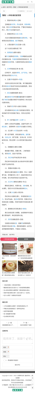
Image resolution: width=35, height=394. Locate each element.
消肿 (24, 185)
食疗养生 (9, 7)
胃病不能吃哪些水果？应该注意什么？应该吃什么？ (25, 275)
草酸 (13, 226)
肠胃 (9, 153)
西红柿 (10, 157)
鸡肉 (10, 27)
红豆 (9, 182)
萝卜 (8, 120)
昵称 (6, 347)
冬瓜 (12, 182)
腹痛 (12, 41)
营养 (19, 126)
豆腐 (16, 44)
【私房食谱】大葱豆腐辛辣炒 (12, 285)
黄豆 (8, 93)
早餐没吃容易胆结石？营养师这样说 (14, 308)
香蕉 (8, 52)
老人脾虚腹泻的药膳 (9, 314)
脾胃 (18, 72)
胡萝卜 (17, 120)
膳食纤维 (11, 97)
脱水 (25, 188)
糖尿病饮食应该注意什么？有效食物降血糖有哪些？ (25, 258)
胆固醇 (16, 56)
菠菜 (9, 219)
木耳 (15, 130)
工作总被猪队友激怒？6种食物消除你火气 (16, 306)
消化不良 (14, 75)
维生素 (16, 110)
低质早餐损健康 (8, 311)
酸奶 (11, 52)
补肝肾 (13, 24)
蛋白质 (8, 86)
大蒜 (16, 34)
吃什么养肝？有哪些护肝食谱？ (13, 295)
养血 (18, 24)
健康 (30, 62)
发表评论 (22, 11)
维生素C (4, 126)
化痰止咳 (8, 137)
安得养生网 (20, 375)
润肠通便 (27, 24)
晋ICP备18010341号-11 (16, 385)
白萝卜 (22, 120)
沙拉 (12, 192)
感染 (16, 199)
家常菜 (26, 239)
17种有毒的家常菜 (9, 239)
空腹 (21, 56)
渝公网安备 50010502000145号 (17, 387)
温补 (18, 172)
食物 (25, 38)
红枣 (8, 69)
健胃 (27, 134)
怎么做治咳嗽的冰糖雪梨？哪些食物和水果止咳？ (8, 275)
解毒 (22, 134)
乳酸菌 (14, 59)
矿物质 (5, 99)
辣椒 (24, 209)
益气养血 (24, 72)
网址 (4, 356)
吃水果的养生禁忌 (9, 316)
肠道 (21, 38)
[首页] (32, 377)
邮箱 (6, 352)
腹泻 (16, 41)
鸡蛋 (20, 79)
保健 (9, 62)
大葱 (20, 34)
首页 (4, 7)
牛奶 (7, 56)
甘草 (9, 30)
